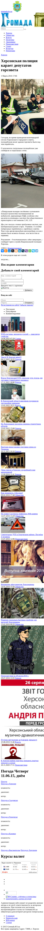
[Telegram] (36, 250)
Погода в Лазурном (29, 850)
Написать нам (11, 918)
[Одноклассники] (5, 250)
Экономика (10, 42)
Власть (9, 37)
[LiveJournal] (23, 250)
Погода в (8, 784)
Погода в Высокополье (10, 850)
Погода (4, 782)
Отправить (29, 303)
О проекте (10, 916)
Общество (10, 35)
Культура (9, 48)
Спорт (8, 46)
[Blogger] (16, 250)
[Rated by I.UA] (11, 894)
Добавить (28, 290)
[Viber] (26, 250)
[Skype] (33, 250)
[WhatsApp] (29, 250)
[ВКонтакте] (2, 250)
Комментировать (15, 248)
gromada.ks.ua (6, 11)
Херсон (9, 33)
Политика (10, 40)
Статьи (18, 339)
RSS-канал (10, 920)
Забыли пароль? (26, 305)
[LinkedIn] (19, 250)
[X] (12, 250)
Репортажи (10, 51)
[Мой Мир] (9, 250)
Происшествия (12, 44)
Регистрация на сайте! (10, 305)
